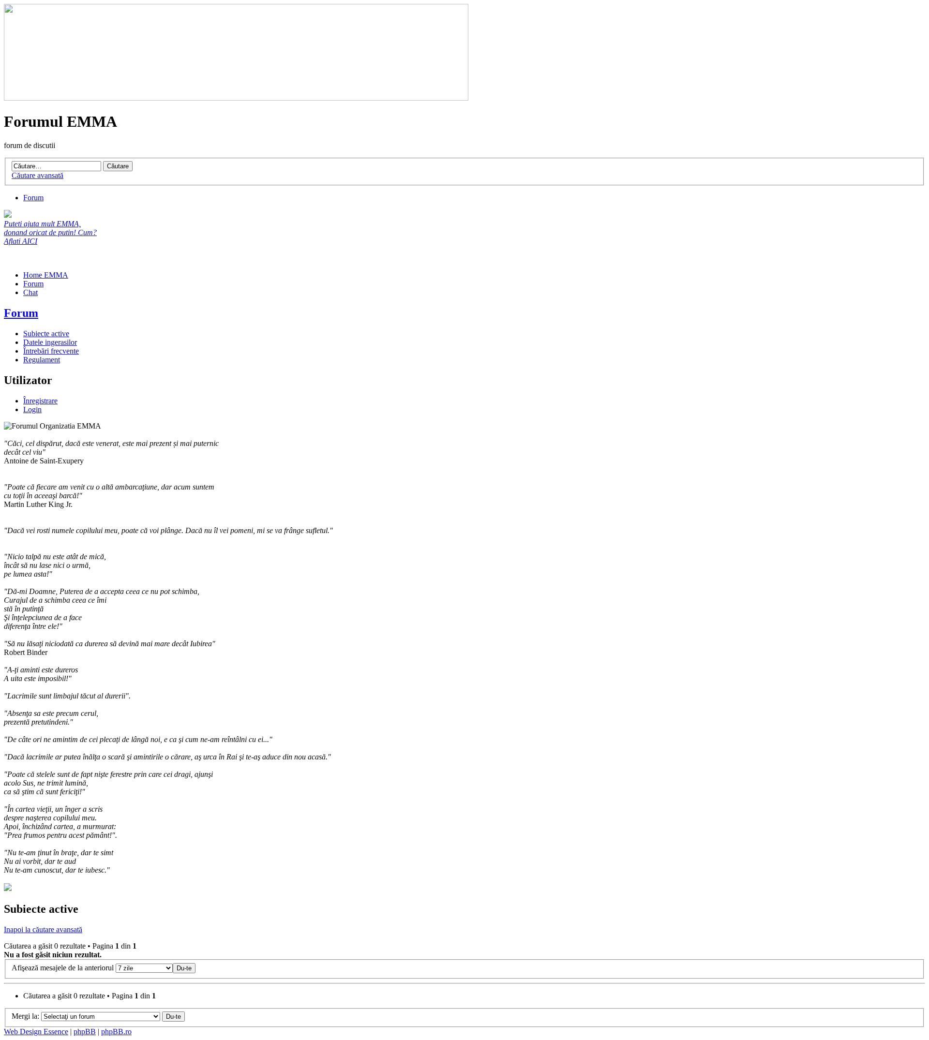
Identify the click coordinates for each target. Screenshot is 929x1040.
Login (32, 409)
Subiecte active (46, 333)
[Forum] (236, 98)
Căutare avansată (37, 175)
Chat (30, 292)
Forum (33, 197)
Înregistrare (40, 401)
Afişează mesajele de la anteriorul (64, 968)
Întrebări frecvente (51, 351)
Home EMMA (45, 275)
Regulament (41, 360)
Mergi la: (25, 1016)
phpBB (85, 1031)
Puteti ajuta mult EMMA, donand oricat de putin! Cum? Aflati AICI (50, 232)
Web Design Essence (36, 1031)
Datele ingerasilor (50, 342)
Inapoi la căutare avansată (43, 929)
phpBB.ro (116, 1031)
